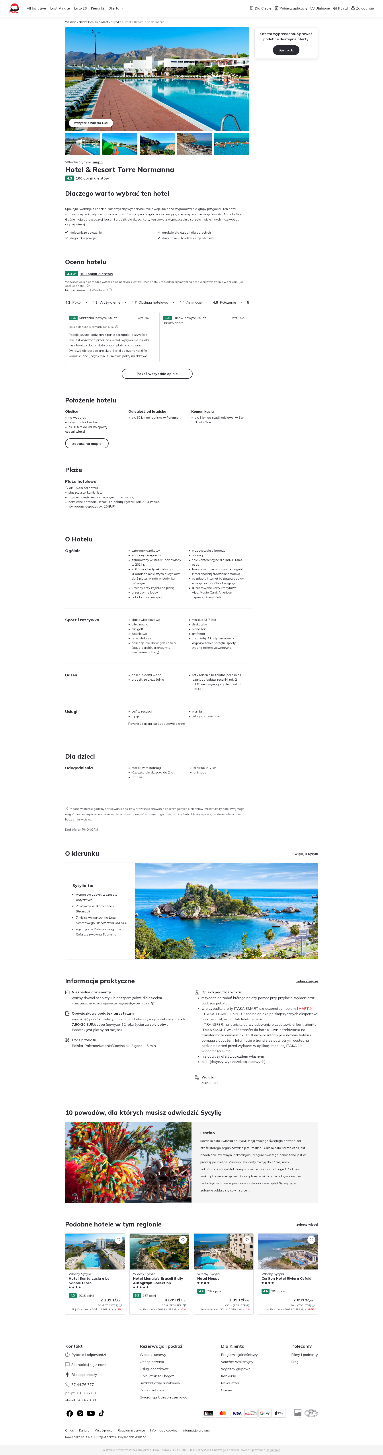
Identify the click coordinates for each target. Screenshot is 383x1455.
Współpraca (104, 1430)
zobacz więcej (307, 981)
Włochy (105, 21)
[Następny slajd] (249, 302)
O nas (69, 1430)
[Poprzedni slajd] (65, 1162)
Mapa (98, 162)
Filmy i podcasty (304, 1354)
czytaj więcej (75, 224)
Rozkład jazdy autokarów (160, 1383)
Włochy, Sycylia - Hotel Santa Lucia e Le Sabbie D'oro (94, 1238)
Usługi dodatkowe (154, 1369)
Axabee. (141, 1437)
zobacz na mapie (87, 443)
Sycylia (116, 21)
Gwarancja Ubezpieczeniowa (163, 1397)
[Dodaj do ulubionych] (119, 1240)
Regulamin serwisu (131, 1430)
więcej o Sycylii (306, 854)
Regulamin (273, 1450)
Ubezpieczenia (152, 1361)
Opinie (226, 1390)
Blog (295, 1361)
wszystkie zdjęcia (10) (91, 123)
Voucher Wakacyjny (237, 1361)
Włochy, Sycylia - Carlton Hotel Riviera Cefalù (286, 1238)
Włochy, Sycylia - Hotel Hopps (215, 1236)
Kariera (84, 1430)
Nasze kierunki (88, 21)
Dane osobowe (152, 1390)
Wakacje (70, 21)
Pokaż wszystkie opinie (157, 373)
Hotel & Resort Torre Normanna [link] (144, 21)
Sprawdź (286, 50)
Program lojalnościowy (239, 1354)
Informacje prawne (196, 1430)
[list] (88, 285)
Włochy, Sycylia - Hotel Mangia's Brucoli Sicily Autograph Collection (159, 1238)
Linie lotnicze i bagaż (157, 1376)
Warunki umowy (153, 1354)
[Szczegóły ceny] (120, 1305)
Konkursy (228, 1376)
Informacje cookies (163, 1430)
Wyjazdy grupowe (235, 1369)
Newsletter (230, 1383)
